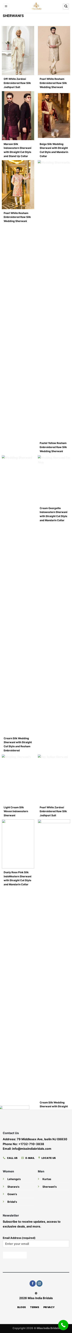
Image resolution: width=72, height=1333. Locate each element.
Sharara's (13, 1186)
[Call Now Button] (63, 1325)
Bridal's (12, 1201)
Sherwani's (49, 1186)
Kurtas (46, 1179)
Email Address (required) (19, 1237)
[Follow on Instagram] (39, 1283)
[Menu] (6, 7)
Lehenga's (14, 1179)
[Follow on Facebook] (33, 1283)
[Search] (66, 6)
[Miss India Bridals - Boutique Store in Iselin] (36, 6)
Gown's (12, 1194)
